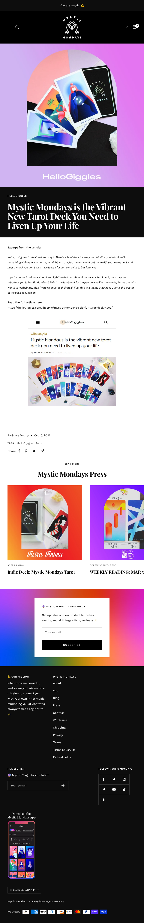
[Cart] (134, 27)
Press (56, 705)
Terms (57, 742)
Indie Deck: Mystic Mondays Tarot (41, 572)
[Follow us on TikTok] (124, 789)
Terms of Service (64, 750)
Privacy (58, 735)
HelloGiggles (17, 195)
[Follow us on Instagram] (124, 779)
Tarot (39, 443)
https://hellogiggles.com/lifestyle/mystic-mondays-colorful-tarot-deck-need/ (60, 307)
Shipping (59, 727)
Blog (56, 698)
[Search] (17, 27)
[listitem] (19, 451)
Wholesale (60, 720)
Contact (58, 713)
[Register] (63, 785)
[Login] (126, 27)
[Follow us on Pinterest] (103, 789)
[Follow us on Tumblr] (103, 800)
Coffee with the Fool (104, 565)
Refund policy (62, 757)
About (57, 683)
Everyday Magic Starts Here (48, 901)
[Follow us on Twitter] (114, 779)
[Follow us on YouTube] (114, 789)
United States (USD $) (22, 890)
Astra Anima (16, 565)
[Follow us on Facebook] (103, 779)
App (55, 690)
